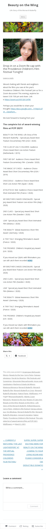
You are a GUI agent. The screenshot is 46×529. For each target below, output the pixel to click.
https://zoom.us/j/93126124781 (18, 99)
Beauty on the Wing (23, 5)
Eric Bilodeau (12, 412)
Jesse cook (38, 381)
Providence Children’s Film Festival (22, 418)
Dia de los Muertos (19, 378)
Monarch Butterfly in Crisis (24, 390)
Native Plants (23, 393)
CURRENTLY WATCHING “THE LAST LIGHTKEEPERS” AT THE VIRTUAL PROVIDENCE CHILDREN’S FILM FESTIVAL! (12, 451)
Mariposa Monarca (10, 387)
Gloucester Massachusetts (23, 381)
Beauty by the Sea (16, 375)
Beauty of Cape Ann (34, 399)
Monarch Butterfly (25, 387)
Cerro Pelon (28, 375)
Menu (23, 17)
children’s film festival (21, 409)
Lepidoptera (8, 384)
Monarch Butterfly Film (26, 412)
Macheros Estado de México (24, 384)
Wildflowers (33, 393)
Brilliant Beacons (33, 406)
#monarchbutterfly (16, 396)
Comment (34, 506)
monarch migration (25, 415)
